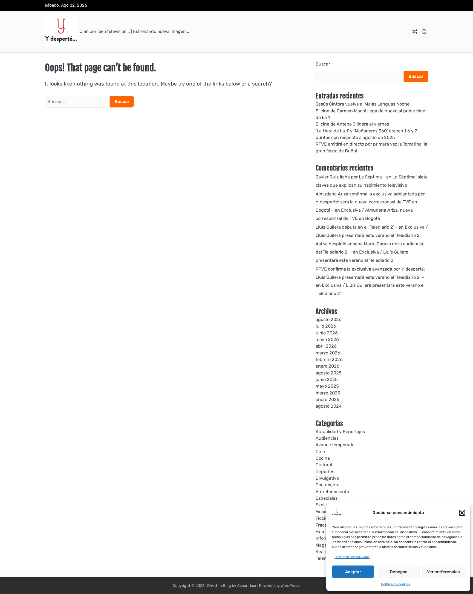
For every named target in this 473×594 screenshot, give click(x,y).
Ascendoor (246, 585)
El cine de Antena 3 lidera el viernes (352, 124)
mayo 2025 (327, 386)
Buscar (323, 64)
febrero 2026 (329, 359)
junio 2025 (327, 379)
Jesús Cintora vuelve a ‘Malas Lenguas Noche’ (363, 104)
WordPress (290, 585)
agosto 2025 (329, 373)
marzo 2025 (328, 393)
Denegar (398, 571)
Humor (323, 531)
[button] (462, 513)
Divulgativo (327, 478)
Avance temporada (335, 444)
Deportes (325, 471)
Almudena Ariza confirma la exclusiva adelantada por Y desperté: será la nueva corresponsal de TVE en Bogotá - (370, 202)
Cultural (324, 464)
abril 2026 (326, 346)
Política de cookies (395, 584)
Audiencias (327, 438)
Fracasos (325, 525)
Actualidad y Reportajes (340, 431)
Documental (328, 484)
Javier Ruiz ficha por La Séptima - (350, 177)
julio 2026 (326, 326)
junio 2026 (327, 333)
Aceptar (353, 571)
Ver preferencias (443, 571)
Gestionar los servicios (352, 557)
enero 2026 (327, 366)
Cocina (323, 458)
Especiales (327, 498)
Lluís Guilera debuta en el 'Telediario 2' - (356, 227)
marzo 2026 (328, 353)
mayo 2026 (327, 339)
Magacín (324, 545)
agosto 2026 (329, 319)
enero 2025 (327, 399)
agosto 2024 (329, 406)
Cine (320, 451)
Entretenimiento (332, 491)
